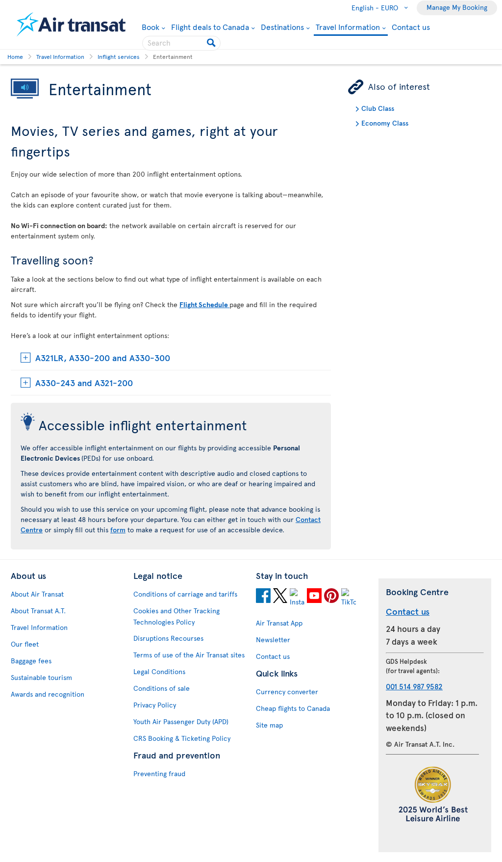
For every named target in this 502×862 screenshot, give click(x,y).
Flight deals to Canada (210, 26)
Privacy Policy (154, 704)
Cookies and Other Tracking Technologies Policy (176, 616)
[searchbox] (181, 43)
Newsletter (273, 639)
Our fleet (25, 644)
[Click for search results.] (212, 43)
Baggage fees (31, 660)
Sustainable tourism (41, 677)
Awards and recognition (47, 694)
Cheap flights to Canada (293, 708)
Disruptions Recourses (168, 638)
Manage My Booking (457, 7)
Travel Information (348, 27)
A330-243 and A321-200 (84, 382)
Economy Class (384, 123)
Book (153, 26)
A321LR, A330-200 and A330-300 (102, 357)
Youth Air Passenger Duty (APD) (180, 721)
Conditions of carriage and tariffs (185, 594)
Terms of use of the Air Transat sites (189, 654)
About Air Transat (37, 594)
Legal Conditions (159, 671)
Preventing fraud (159, 773)
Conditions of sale (161, 688)
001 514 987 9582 (414, 686)
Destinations (282, 26)
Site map (269, 725)
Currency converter (287, 691)
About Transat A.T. (38, 610)
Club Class (377, 108)
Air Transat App (279, 622)
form (118, 529)
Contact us (411, 26)
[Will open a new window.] (263, 597)
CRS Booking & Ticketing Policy (181, 738)
